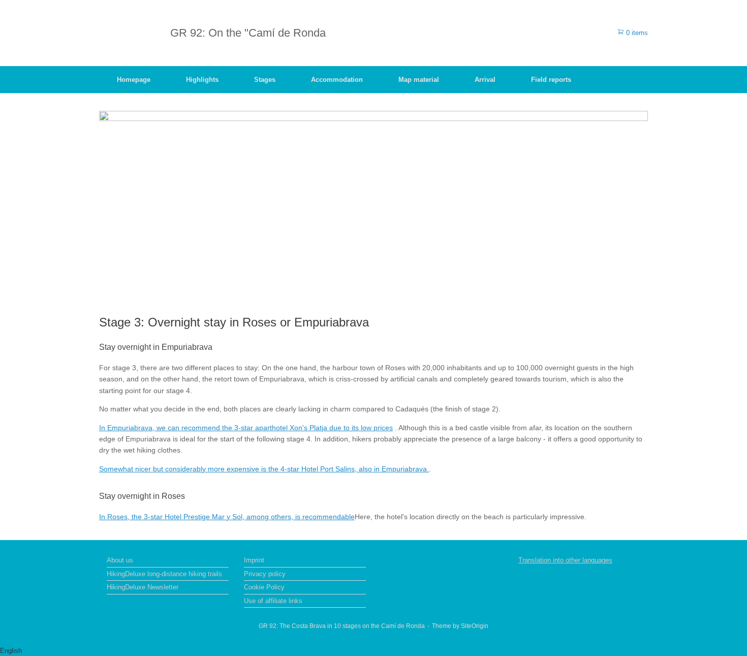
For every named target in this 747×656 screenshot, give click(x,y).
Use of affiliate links (273, 601)
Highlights (202, 79)
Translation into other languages (565, 560)
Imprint (254, 560)
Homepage (133, 79)
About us (120, 560)
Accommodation (337, 79)
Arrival (485, 79)
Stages (264, 79)
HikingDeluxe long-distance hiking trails (164, 574)
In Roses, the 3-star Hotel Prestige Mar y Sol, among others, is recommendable (227, 517)
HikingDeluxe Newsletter (142, 587)
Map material (418, 79)
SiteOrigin (474, 626)
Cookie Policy (264, 587)
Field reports (551, 79)
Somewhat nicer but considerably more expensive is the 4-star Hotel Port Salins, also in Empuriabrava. (264, 469)
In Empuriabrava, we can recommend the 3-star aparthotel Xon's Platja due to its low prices (246, 428)
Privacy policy (265, 574)
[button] (373, 651)
